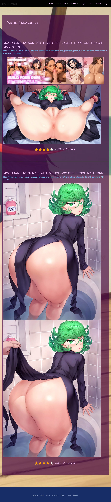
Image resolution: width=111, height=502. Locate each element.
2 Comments (95, 177)
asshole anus (44, 51)
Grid (58, 4)
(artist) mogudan (31, 51)
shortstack (70, 177)
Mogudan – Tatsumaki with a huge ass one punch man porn (53, 173)
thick (97, 51)
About (98, 4)
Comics (74, 4)
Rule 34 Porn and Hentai (13, 51)
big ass (42, 177)
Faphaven (9, 3)
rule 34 (82, 51)
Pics (66, 4)
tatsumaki (90, 51)
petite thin (68, 51)
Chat (91, 4)
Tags (83, 4)
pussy (75, 51)
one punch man (57, 51)
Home (51, 4)
